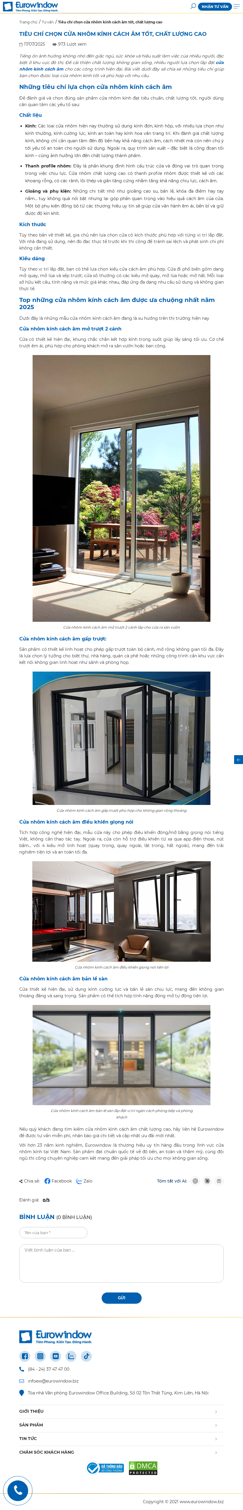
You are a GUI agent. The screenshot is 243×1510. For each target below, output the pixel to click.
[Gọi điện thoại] (18, 1490)
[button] (226, 697)
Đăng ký (186, 754)
